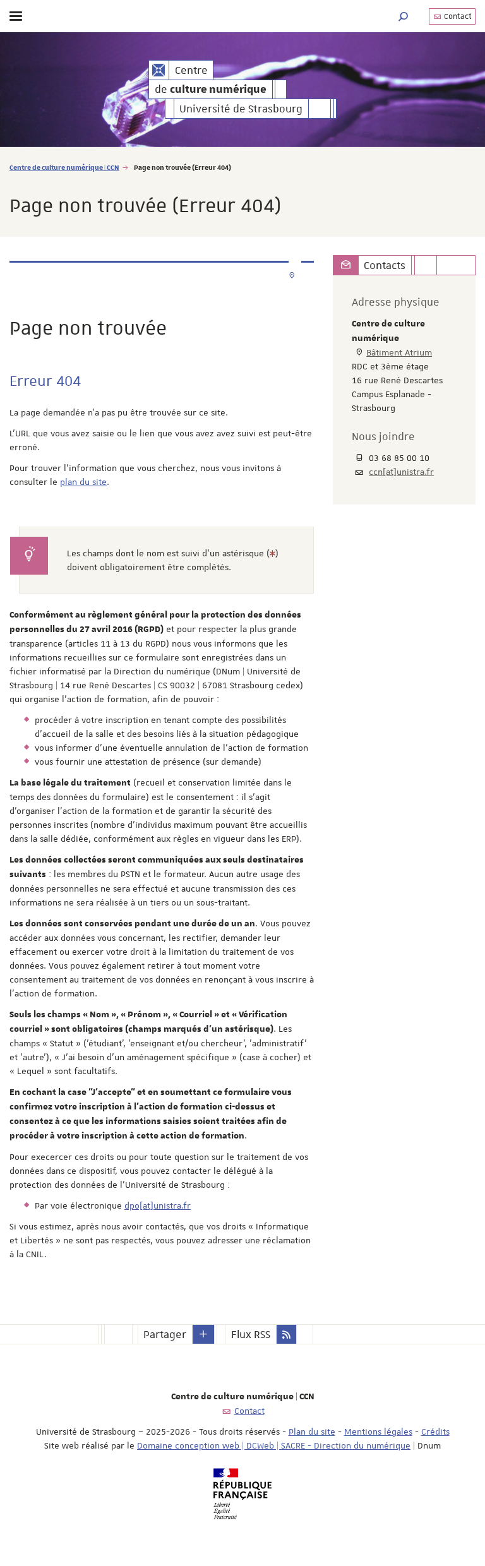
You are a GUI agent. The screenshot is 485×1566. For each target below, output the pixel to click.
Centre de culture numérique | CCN (64, 167)
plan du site (83, 481)
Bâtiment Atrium (399, 352)
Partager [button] (164, 1334)
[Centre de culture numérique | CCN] (158, 70)
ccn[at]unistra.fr (401, 471)
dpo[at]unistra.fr (157, 1205)
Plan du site (312, 1431)
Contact (457, 16)
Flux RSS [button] (250, 1334)
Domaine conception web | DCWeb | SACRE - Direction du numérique (273, 1445)
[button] (403, 16)
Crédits (435, 1431)
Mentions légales (378, 1431)
